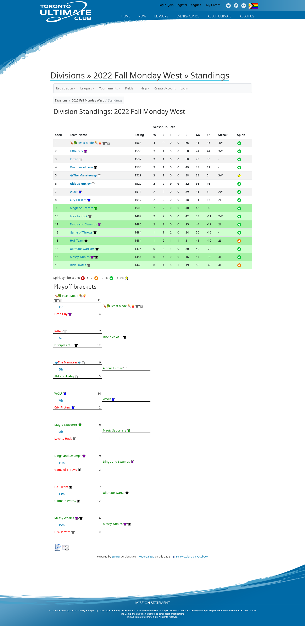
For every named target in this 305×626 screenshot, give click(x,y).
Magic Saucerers (81, 208)
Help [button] (144, 88)
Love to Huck (78, 216)
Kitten (74, 159)
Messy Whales (80, 257)
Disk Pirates (78, 265)
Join (171, 5)
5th (61, 369)
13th (62, 494)
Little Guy (76, 151)
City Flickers (78, 200)
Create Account (165, 88)
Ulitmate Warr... (65, 501)
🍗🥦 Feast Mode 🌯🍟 (86, 143)
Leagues (195, 5)
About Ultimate (219, 16)
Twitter (228, 6)
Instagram (243, 6)
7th (61, 400)
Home (125, 16)
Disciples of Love (81, 167)
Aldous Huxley (80, 184)
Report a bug (146, 556)
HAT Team (77, 240)
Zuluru (116, 556)
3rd (61, 338)
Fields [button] (129, 88)
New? (142, 16)
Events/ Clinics (188, 16)
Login (162, 5)
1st (61, 307)
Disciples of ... (64, 345)
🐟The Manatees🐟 (83, 175)
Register (181, 5)
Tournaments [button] (108, 88)
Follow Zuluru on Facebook (192, 556)
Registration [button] (64, 88)
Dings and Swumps (83, 224)
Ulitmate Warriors (82, 249)
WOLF (74, 192)
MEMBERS (161, 16)
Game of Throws (81, 232)
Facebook (236, 6)
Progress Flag (253, 6)
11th (62, 463)
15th (62, 525)
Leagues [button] (86, 88)
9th (61, 432)
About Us (247, 16)
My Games (213, 5)
